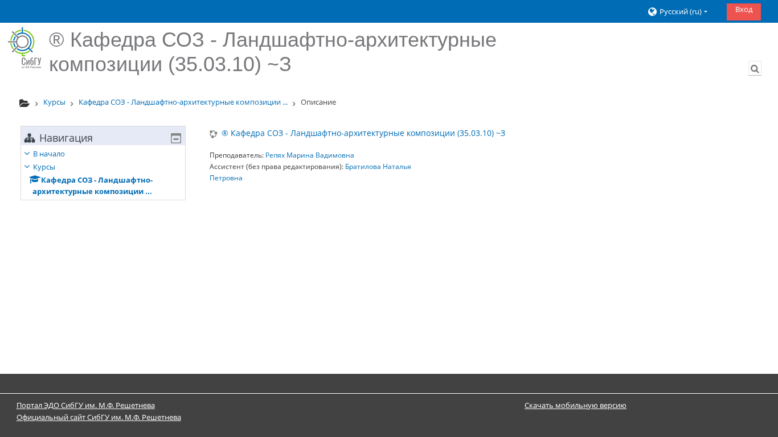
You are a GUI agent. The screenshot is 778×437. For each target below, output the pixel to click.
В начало (49, 154)
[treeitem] (103, 172)
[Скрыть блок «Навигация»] (176, 138)
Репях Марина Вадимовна (309, 155)
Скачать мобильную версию (576, 405)
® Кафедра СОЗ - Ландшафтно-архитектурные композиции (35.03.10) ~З (363, 133)
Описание (318, 102)
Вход (743, 9)
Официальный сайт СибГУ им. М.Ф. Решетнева (99, 417)
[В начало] (24, 48)
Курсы (44, 167)
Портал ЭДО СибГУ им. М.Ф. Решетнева (86, 405)
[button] (682, 11)
